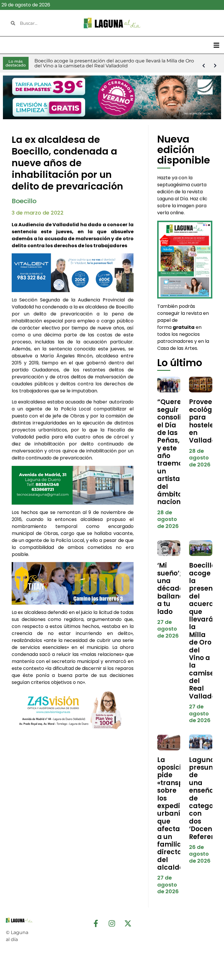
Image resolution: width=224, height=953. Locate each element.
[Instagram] (112, 923)
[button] (216, 45)
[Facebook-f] (96, 923)
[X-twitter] (128, 923)
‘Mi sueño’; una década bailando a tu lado (172, 588)
